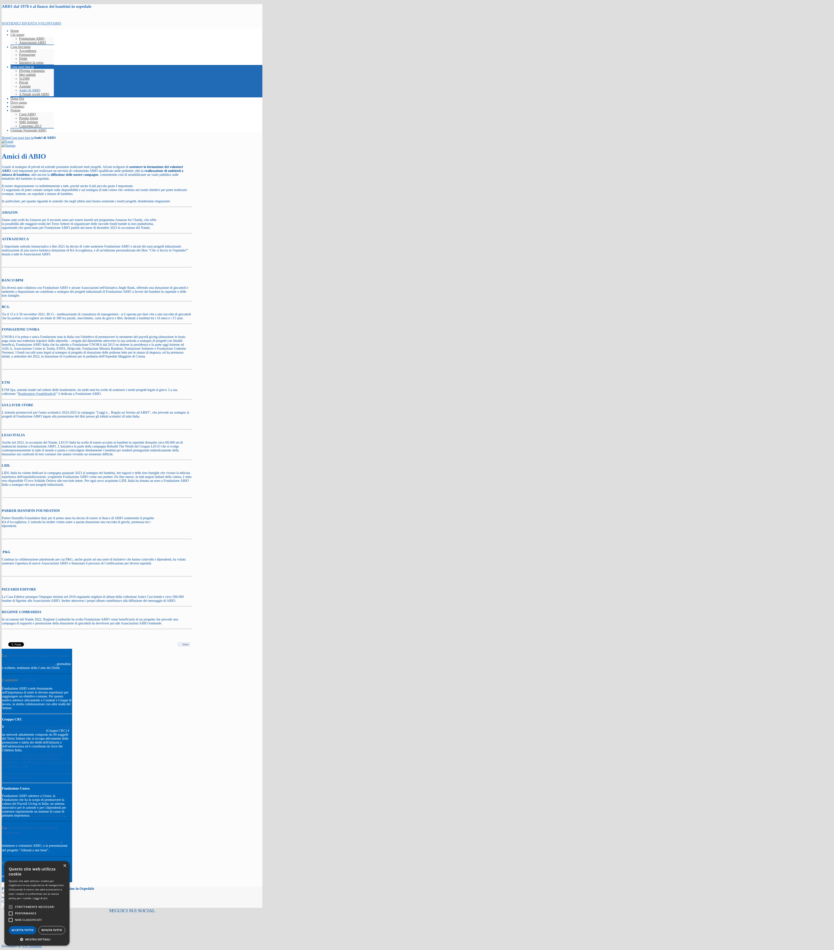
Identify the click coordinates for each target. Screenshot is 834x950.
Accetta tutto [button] (22, 930)
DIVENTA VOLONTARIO (41, 23)
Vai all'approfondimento (47, 815)
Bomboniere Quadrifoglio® (37, 394)
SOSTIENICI (11, 23)
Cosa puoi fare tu (22, 138)
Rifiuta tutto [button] (51, 930)
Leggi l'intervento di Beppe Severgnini (28, 664)
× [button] (64, 865)
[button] (37, 939)
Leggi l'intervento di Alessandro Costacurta (31, 841)
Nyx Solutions (32, 946)
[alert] (37, 903)
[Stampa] (8, 145)
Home (6, 138)
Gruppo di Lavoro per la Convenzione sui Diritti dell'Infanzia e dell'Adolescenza (36, 728)
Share (185, 644)
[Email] (7, 141)
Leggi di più (40, 898)
